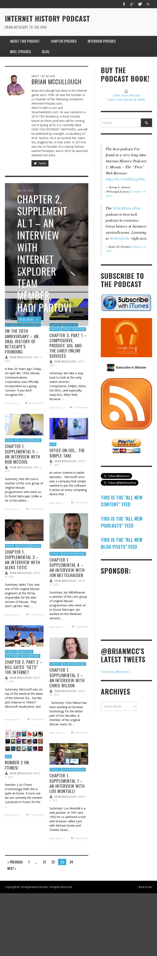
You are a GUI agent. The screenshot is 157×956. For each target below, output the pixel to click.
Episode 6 (55, 663)
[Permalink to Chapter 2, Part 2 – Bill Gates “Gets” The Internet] (24, 636)
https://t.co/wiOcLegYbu (125, 178)
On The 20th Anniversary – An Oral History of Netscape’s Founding (22, 341)
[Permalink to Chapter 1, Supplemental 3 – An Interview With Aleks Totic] (24, 530)
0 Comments (81, 502)
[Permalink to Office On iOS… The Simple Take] (68, 428)
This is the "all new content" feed (121, 501)
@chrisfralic (120, 238)
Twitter (42, 163)
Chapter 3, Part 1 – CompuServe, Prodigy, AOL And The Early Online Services (68, 345)
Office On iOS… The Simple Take (67, 453)
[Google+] (132, 4)
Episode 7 (11, 545)
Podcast (36, 440)
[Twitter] (140, 4)
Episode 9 (11, 440)
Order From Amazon (126, 95)
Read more (11, 403)
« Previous (14, 862)
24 (71, 862)
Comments (35, 403)
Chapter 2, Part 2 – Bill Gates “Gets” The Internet (24, 666)
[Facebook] (124, 4)
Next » (11, 868)
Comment (81, 626)
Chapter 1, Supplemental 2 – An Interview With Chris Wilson (67, 678)
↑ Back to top (144, 887)
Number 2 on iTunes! (17, 765)
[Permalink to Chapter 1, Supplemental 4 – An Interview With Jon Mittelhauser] (68, 531)
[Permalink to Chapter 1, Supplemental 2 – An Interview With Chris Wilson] (68, 648)
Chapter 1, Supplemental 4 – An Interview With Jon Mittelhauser (67, 567)
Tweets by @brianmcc (115, 672)
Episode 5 (23, 655)
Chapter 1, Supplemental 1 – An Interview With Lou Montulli (67, 783)
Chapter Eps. (26, 651)
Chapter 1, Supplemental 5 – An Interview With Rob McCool (22, 454)
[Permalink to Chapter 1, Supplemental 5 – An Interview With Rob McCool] (24, 424)
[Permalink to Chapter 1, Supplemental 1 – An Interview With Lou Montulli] (68, 753)
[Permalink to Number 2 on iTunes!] (24, 740)
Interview (24, 440)
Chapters (11, 655)
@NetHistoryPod (126, 208)
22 (53, 862)
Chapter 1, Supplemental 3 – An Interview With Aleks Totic (22, 559)
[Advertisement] (129, 606)
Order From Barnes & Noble (126, 100)
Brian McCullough (21, 357)
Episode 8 (55, 553)
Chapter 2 (11, 651)
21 (44, 862)
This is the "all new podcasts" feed (121, 522)
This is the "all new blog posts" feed (121, 543)
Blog (53, 444)
